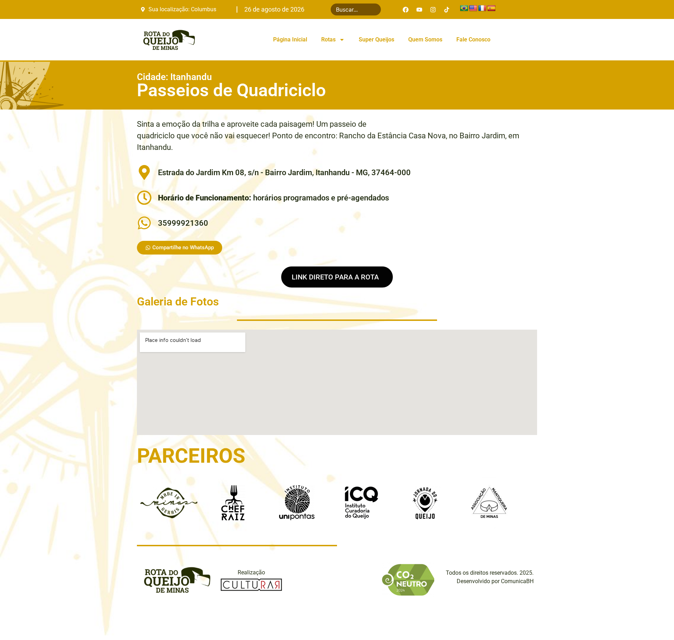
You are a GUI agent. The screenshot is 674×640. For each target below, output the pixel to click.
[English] (473, 8)
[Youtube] (419, 9)
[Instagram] (433, 9)
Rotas (328, 39)
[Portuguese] (464, 8)
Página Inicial (290, 39)
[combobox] (356, 9)
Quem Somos (425, 39)
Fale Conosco (473, 39)
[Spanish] (491, 8)
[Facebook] (406, 9)
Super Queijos (376, 39)
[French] (482, 8)
